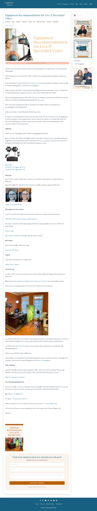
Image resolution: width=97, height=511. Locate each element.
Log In (91, 4)
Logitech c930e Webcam (13, 204)
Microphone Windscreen (13, 236)
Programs (65, 4)
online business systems (41, 21)
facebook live (24, 21)
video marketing (55, 21)
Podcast (71, 4)
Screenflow (21, 377)
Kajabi (85, 4)
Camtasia (14, 377)
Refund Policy (50, 504)
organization (49, 21)
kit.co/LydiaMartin (44, 360)
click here (44, 281)
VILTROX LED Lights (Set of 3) (15, 167)
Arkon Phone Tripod (12, 264)
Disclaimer (59, 504)
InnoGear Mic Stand (12, 250)
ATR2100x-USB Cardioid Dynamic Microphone (21, 219)
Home (59, 4)
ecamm (13, 21)
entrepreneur (18, 21)
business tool (8, 21)
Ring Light (8, 165)
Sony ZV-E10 (20, 346)
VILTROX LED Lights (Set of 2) (15, 169)
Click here (29, 286)
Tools (80, 4)
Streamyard (17, 399)
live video (30, 21)
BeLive (25, 399)
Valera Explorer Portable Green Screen (26, 281)
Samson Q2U (9, 231)
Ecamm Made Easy (51, 403)
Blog (76, 4)
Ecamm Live (34, 83)
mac (34, 21)
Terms (36, 504)
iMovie (7, 377)
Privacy (42, 504)
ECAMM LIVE (18, 394)
